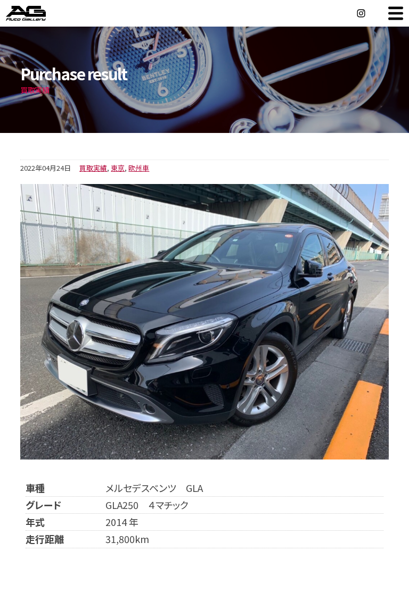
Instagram (361, 13)
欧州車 (138, 168)
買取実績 (93, 168)
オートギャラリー (37, 13)
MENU (395, 13)
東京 (118, 168)
